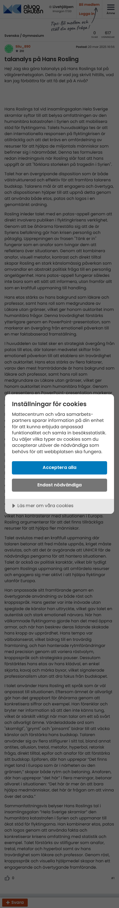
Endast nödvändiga (59, 485)
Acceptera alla (59, 467)
